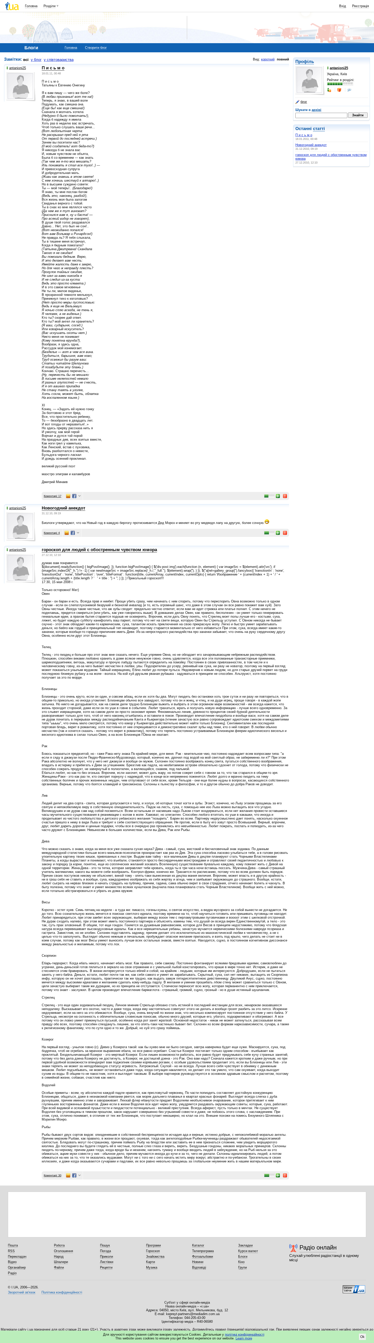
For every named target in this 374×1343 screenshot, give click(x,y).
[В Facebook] (74, 496)
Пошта (13, 1245)
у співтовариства (59, 59)
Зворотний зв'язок (21, 1292)
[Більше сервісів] (79, 496)
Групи (242, 1267)
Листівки (106, 1262)
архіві (316, 110)
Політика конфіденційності (61, 1292)
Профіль (304, 61)
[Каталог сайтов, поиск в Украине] (354, 1287)
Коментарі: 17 (52, 496)
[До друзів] (329, 90)
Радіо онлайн (318, 1247)
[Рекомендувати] (278, 496)
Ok (362, 1337)
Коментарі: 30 (52, 1175)
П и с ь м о (303, 135)
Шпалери (61, 1262)
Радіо (12, 1273)
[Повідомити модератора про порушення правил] (285, 496)
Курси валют (248, 1251)
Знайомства (155, 1256)
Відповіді (199, 1267)
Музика (151, 1267)
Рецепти (106, 1267)
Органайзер (17, 1267)
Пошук (105, 1245)
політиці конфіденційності (244, 1334)
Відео (12, 1262)
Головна (31, 6)
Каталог (198, 1245)
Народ (59, 1256)
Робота (59, 1245)
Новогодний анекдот (311, 145)
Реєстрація (360, 6)
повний (283, 59)
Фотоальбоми (202, 1256)
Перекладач (17, 1256)
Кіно (241, 1262)
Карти (150, 1262)
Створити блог (96, 48)
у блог (36, 59)
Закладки (245, 1245)
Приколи (106, 1256)
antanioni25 (17, 68)
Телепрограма (203, 1251)
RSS (11, 1251)
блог (303, 102)
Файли (59, 1267)
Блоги (242, 1256)
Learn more (244, 1338)
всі (25, 59)
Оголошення (63, 1251)
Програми (153, 1245)
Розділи (49, 6)
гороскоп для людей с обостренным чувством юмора (99, 549)
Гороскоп (153, 1251)
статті (319, 128)
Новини (197, 1262)
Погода (105, 1251)
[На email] (68, 496)
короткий (268, 59)
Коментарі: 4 (52, 532)
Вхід (342, 6)
